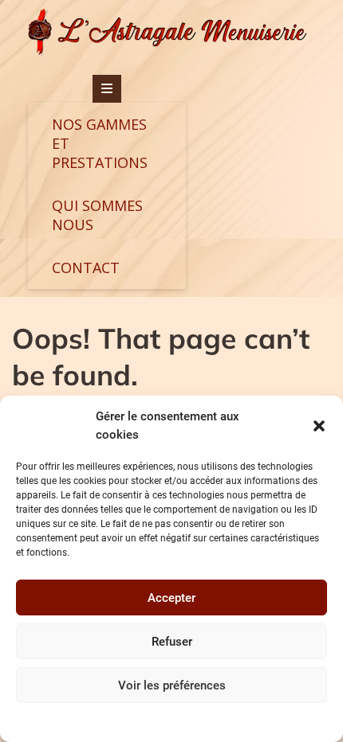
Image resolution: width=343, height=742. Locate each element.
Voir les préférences (172, 685)
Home (215, 721)
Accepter (171, 598)
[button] (319, 426)
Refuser (172, 642)
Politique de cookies (151, 721)
